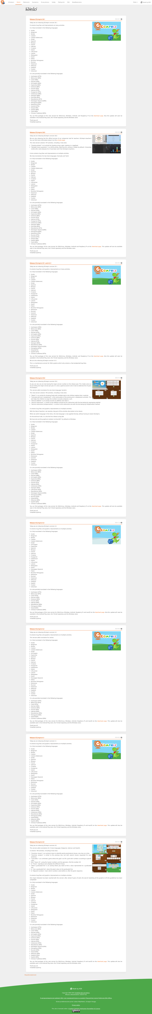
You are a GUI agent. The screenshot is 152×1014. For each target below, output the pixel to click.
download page (98, 116)
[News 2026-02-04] (121, 132)
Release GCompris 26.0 (37, 132)
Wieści (18, 2)
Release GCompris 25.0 (37, 378)
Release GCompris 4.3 (37, 523)
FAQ (68, 2)
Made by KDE (146, 2)
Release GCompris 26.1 (37, 19)
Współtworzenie (77, 2)
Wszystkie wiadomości (30, 975)
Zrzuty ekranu (45, 2)
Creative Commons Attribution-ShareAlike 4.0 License (84, 1008)
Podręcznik (61, 2)
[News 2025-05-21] (121, 263)
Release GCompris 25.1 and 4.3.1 (40, 263)
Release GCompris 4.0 (37, 842)
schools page (61, 140)
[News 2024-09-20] (121, 629)
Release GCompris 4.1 (37, 738)
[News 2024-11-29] (121, 522)
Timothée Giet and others (82, 993)
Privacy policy (76, 1005)
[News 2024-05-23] (121, 737)
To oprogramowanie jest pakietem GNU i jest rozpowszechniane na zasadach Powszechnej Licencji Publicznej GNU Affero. (76, 998)
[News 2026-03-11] (121, 19)
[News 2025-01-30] (121, 378)
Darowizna (35, 2)
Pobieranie (26, 2)
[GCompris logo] (4, 2)
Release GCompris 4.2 (37, 629)
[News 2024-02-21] (121, 842)
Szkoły (53, 2)
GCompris (11, 2)
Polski (135, 2)
